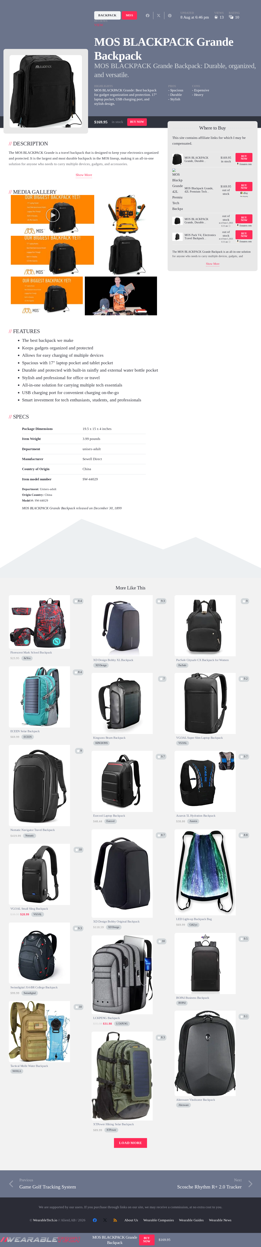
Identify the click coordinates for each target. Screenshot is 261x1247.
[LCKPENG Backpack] (122, 938)
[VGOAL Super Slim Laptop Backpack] (205, 676)
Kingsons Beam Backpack (109, 737)
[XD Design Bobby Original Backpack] (122, 832)
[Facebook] (95, 1220)
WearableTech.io (45, 1220)
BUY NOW (137, 122)
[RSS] (115, 1220)
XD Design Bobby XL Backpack (113, 660)
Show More (84, 175)
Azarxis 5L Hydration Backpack (195, 815)
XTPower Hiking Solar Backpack (113, 1124)
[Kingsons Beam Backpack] (122, 676)
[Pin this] (169, 15)
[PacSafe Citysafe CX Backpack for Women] (205, 598)
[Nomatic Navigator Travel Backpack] (39, 748)
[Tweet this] (158, 15)
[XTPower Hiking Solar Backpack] (122, 1034)
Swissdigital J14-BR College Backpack (34, 987)
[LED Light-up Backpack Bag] (205, 832)
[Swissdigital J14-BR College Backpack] (39, 925)
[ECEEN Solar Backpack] (39, 669)
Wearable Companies (158, 1220)
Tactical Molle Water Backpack (29, 1066)
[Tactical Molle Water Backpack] (39, 1004)
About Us (131, 1220)
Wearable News (220, 1220)
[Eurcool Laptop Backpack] (122, 753)
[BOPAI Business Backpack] (205, 936)
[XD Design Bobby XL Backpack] (122, 598)
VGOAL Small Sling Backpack (29, 908)
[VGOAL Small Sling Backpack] (39, 846)
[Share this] (147, 15)
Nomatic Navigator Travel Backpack (32, 830)
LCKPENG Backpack (106, 1018)
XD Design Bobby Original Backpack (116, 921)
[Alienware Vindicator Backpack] (205, 1013)
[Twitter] (105, 1220)
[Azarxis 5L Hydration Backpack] (205, 753)
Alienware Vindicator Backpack (195, 1099)
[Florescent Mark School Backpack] (39, 598)
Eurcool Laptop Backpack (109, 815)
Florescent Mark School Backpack (31, 652)
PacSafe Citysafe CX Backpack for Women (202, 660)
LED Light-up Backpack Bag (194, 919)
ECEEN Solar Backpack (25, 731)
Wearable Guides (191, 1220)
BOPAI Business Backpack (192, 997)
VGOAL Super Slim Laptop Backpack (199, 737)
